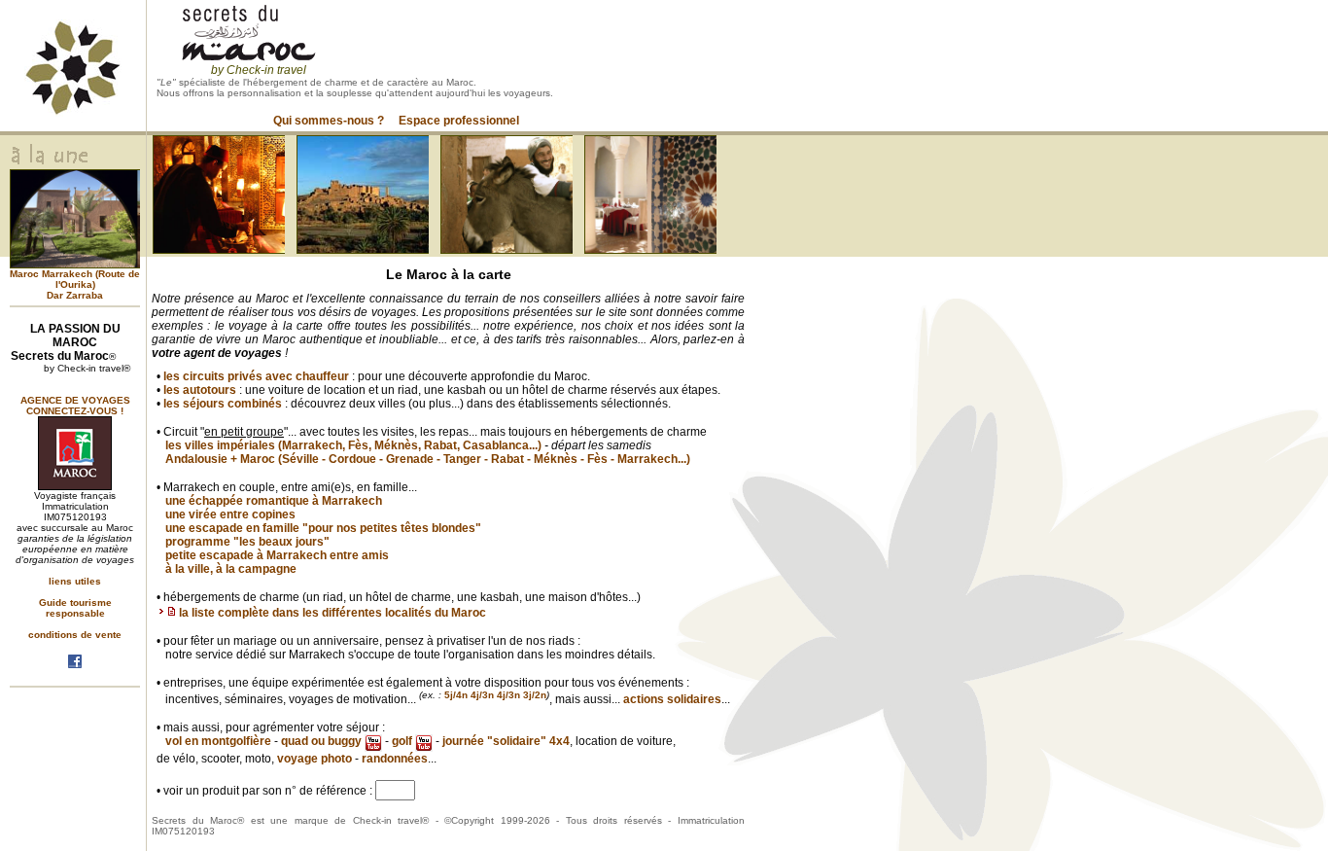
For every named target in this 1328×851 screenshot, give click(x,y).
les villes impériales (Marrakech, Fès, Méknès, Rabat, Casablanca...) (353, 445)
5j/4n (456, 695)
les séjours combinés (222, 403)
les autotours (199, 390)
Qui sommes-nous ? (328, 120)
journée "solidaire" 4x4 (506, 741)
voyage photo (314, 758)
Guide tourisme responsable (75, 608)
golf (403, 741)
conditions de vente (75, 634)
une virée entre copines (230, 514)
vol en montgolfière (218, 741)
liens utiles (75, 581)
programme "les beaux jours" (247, 542)
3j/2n (534, 695)
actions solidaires (672, 699)
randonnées (395, 758)
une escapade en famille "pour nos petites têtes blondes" (323, 528)
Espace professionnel (459, 120)
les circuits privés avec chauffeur (256, 376)
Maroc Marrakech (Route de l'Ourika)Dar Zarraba (75, 284)
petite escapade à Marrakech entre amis (277, 555)
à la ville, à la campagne (231, 569)
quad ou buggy (323, 741)
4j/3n (482, 695)
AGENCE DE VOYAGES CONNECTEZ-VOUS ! (75, 405)
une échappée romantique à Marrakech (273, 501)
